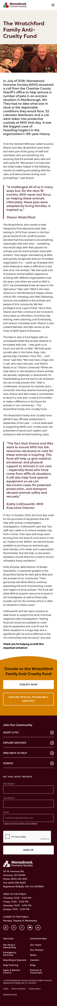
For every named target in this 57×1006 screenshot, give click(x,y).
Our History (37, 950)
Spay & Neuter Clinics (11, 971)
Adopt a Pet (11, 732)
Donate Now (28, 684)
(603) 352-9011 (19, 878)
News (33, 955)
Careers (34, 960)
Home (5, 989)
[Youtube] (29, 927)
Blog (32, 965)
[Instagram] (13, 927)
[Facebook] (21, 927)
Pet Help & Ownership (9, 946)
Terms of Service (18, 989)
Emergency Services (9, 953)
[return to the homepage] (18, 864)
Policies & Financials (36, 971)
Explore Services (14, 742)
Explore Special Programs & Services (29, 699)
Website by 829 (10, 995)
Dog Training (10, 965)
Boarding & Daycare (14, 960)
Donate (8, 763)
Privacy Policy (35, 989)
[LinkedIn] (38, 927)
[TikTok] (5, 927)
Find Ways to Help (15, 753)
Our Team (35, 945)
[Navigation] (53, 5)
